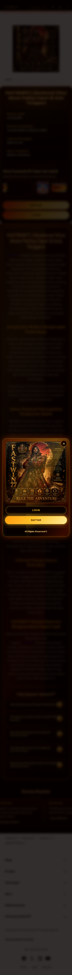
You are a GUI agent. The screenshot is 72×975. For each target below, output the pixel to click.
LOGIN (36, 510)
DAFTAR (36, 520)
